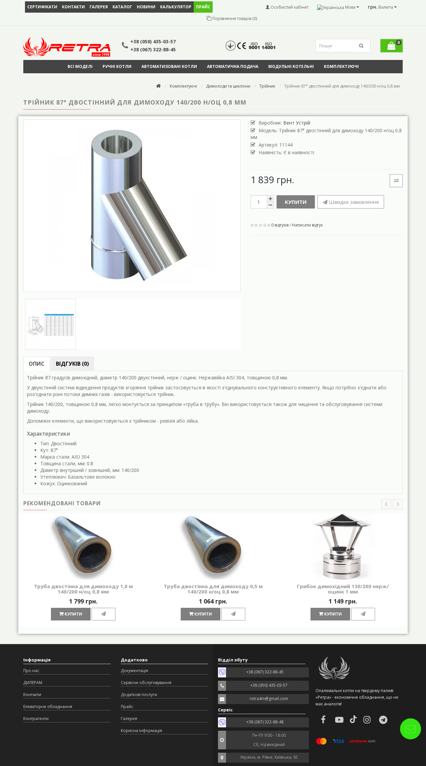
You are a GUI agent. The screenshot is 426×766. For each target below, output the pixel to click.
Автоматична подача (232, 66)
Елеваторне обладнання (47, 706)
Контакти (73, 7)
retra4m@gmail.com (269, 698)
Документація (134, 670)
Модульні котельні (291, 66)
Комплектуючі (341, 66)
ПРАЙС (203, 7)
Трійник (267, 86)
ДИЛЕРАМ (32, 682)
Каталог (122, 7)
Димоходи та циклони (228, 86)
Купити (296, 201)
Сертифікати (42, 7)
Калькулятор (175, 7)
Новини (146, 7)
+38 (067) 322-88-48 (265, 722)
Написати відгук (307, 225)
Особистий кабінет (289, 7)
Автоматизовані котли (169, 66)
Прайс (127, 706)
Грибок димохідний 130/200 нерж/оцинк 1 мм (343, 589)
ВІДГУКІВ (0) (72, 363)
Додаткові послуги (139, 694)
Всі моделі (80, 66)
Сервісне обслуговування (146, 682)
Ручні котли (117, 66)
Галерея (99, 7)
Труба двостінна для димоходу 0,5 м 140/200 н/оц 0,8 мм (213, 589)
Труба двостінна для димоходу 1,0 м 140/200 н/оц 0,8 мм (83, 589)
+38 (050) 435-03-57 (153, 41)
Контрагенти (36, 718)
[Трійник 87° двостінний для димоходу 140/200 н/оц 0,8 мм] (132, 205)
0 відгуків (280, 225)
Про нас (31, 670)
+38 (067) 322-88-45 (153, 49)
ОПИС (37, 363)
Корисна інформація (141, 730)
